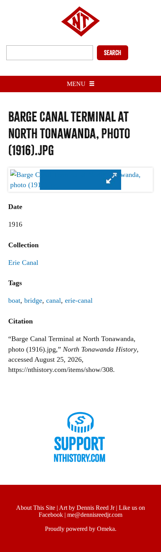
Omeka (106, 528)
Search (112, 52)
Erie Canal (23, 262)
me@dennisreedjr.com (94, 514)
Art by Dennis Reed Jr (86, 507)
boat (14, 300)
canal (53, 300)
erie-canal (79, 300)
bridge (33, 300)
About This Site (35, 507)
